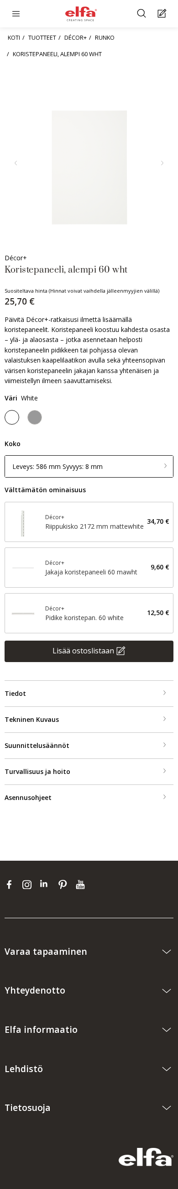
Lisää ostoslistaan (83, 650)
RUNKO (105, 37)
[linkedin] (46, 884)
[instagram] (29, 884)
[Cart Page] (163, 14)
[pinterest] (64, 884)
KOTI (14, 37)
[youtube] (81, 884)
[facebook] (11, 884)
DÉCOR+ (75, 37)
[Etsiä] (142, 14)
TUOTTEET (42, 37)
